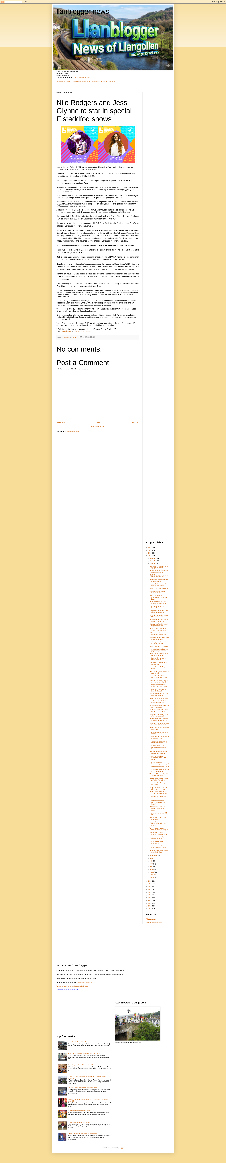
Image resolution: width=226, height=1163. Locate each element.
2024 (150, 553)
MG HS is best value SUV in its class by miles (159, 672)
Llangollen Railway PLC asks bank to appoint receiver (85, 1042)
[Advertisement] (155, 127)
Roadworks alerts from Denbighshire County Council (157, 802)
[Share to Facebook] (91, 337)
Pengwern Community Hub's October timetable (158, 837)
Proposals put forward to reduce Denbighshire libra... (159, 833)
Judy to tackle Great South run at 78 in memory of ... (159, 770)
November (153, 561)
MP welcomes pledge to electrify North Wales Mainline (157, 808)
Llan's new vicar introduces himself (79, 1122)
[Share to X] (89, 337)
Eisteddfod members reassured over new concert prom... (159, 724)
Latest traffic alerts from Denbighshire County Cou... (159, 676)
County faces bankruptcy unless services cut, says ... (158, 685)
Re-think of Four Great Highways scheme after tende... (157, 747)
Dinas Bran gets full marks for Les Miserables (82, 1134)
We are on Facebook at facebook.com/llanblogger (72, 986)
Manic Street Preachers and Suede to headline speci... (158, 792)
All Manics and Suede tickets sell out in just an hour (158, 710)
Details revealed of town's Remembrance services (157, 607)
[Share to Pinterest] (93, 337)
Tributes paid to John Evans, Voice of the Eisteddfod (158, 629)
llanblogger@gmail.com (82, 77)
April (151, 869)
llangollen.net (66, 331)
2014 (150, 903)
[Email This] (84, 337)
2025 (150, 550)
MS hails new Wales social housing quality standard (158, 602)
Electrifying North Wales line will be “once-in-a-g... (158, 788)
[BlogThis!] (86, 337)
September (153, 855)
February (153, 875)
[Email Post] (80, 337)
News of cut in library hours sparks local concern (158, 797)
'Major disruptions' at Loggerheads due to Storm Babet (158, 597)
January (152, 878)
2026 (150, 547)
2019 (150, 889)
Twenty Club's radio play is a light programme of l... (158, 567)
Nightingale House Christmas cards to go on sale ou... (158, 733)
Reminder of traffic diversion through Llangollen (158, 690)
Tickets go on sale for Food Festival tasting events (158, 752)
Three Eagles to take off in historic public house (83, 1065)
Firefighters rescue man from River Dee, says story (158, 575)
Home (98, 423)
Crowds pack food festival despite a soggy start (157, 701)
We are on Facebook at (63, 81)
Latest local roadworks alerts (158, 588)
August (152, 858)
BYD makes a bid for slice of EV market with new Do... (158, 633)
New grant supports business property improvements (158, 650)
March (152, 872)
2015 (150, 900)
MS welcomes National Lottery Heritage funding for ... (159, 654)
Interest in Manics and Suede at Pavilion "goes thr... (158, 779)
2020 (150, 886)
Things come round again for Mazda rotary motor (158, 571)
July (151, 861)
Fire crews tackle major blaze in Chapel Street (82, 1088)
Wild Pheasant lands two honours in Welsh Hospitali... (159, 829)
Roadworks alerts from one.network (156, 842)
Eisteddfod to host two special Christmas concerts (158, 616)
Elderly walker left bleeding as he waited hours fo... (159, 638)
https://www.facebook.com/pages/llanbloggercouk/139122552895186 (94, 81)
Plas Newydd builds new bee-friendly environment (159, 694)
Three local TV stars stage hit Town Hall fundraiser (158, 774)
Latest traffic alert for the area (158, 646)
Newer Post (61, 423)
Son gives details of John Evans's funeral (157, 592)
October (152, 564)
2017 (150, 895)
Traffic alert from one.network (158, 698)
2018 (150, 892)
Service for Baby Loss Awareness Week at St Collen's (157, 757)
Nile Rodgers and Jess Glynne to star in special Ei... (159, 642)
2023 (150, 556)
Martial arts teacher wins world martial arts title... (159, 851)
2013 (150, 906)
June (151, 864)
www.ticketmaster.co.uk (85, 331)
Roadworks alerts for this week (159, 767)
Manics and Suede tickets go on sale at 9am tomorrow (158, 719)
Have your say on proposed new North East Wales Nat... (159, 742)
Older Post (135, 423)
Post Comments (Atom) (72, 431)
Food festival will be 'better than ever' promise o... (159, 706)
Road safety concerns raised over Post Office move (84, 1053)
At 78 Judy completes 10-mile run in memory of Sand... (158, 681)
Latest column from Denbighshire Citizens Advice (157, 823)
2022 (150, 881)
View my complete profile (154, 922)
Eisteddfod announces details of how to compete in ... (158, 715)
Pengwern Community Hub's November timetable (158, 611)
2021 (150, 884)
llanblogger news (82, 11)
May (151, 866)
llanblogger (152, 919)
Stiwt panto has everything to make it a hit (81, 1111)
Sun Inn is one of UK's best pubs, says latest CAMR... (158, 846)
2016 (150, 897)
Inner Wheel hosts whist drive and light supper (158, 580)
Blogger (121, 1148)
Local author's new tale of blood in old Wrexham (157, 584)
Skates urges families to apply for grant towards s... (159, 625)
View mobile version (97, 426)
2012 (150, 909)
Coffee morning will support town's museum (158, 659)
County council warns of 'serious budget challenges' (159, 763)
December (153, 558)
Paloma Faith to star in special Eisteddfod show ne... (159, 737)
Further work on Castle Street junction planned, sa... (158, 620)
